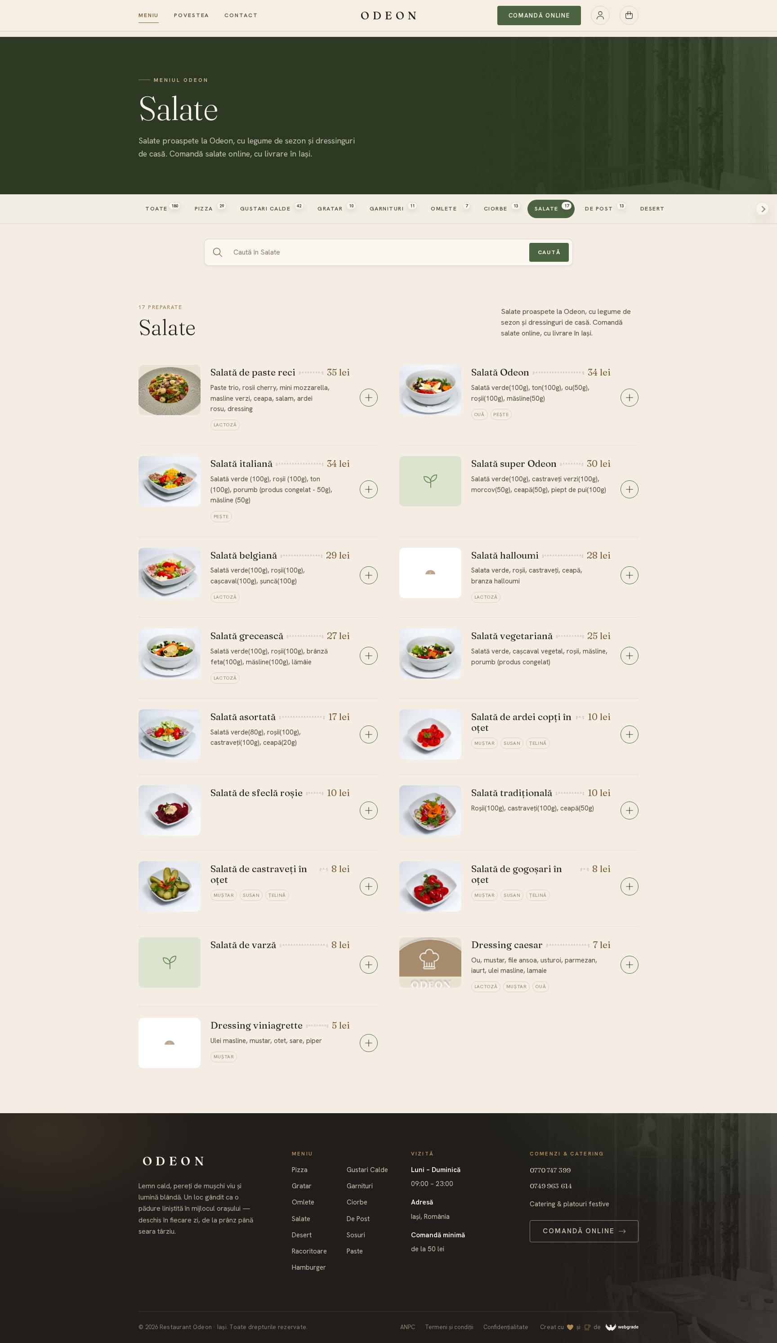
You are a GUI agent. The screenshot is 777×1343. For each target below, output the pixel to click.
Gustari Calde (367, 1170)
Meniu (148, 15)
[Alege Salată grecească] (369, 656)
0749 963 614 (551, 1186)
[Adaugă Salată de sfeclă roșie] (369, 810)
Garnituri (360, 1186)
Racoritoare (309, 1251)
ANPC (407, 1327)
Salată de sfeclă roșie (256, 792)
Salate (301, 1219)
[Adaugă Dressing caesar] (630, 965)
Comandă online (539, 15)
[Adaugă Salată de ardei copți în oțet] (630, 734)
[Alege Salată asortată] (369, 734)
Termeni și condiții (449, 1327)
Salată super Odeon (514, 463)
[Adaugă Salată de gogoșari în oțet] (630, 886)
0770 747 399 (550, 1170)
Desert (302, 1235)
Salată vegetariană (512, 635)
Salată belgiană (243, 555)
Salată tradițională (511, 792)
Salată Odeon (500, 372)
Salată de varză (243, 944)
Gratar (302, 1186)
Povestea (191, 15)
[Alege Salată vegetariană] (630, 656)
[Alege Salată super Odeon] (630, 489)
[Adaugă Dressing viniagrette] (369, 1043)
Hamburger (309, 1267)
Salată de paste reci (252, 372)
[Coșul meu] (629, 15)
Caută (549, 252)
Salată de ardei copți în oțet (521, 722)
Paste (355, 1251)
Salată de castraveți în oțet (258, 874)
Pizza (300, 1170)
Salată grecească (246, 635)
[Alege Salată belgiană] (369, 575)
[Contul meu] (600, 15)
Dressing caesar (507, 944)
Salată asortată (243, 716)
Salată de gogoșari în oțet (516, 874)
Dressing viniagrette (256, 1025)
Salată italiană (241, 463)
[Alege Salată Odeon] (630, 398)
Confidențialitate (505, 1327)
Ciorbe (357, 1202)
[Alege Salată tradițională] (630, 810)
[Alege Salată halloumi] (630, 575)
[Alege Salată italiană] (369, 489)
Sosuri (356, 1235)
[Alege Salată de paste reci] (369, 398)
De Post (358, 1219)
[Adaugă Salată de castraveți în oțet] (369, 886)
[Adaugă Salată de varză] (369, 965)
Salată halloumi (505, 555)
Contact (241, 15)
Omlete (303, 1202)
